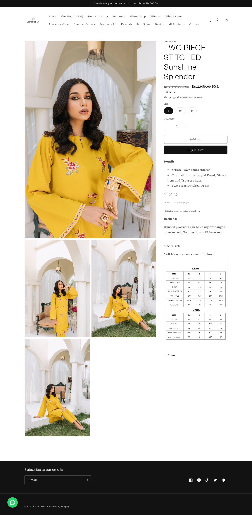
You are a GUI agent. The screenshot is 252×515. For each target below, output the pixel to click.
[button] (209, 20)
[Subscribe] (87, 480)
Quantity (169, 118)
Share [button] (172, 355)
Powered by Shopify (58, 506)
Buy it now (196, 150)
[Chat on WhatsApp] (12, 502)
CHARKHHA (39, 506)
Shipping (169, 97)
